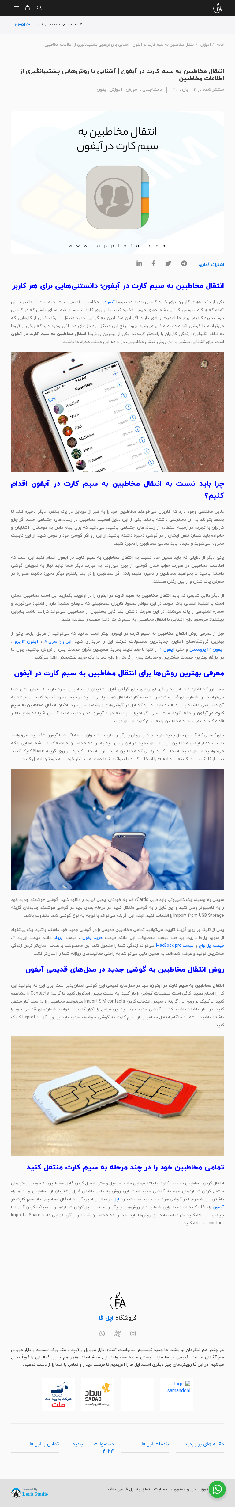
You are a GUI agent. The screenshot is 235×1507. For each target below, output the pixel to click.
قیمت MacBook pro (175, 946)
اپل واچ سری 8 (57, 641)
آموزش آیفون (109, 90)
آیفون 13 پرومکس (206, 649)
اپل (116, 1199)
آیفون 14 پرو (26, 641)
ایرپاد (59, 938)
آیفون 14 (166, 649)
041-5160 (21, 24)
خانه (220, 44)
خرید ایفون (92, 938)
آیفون (109, 302)
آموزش (205, 44)
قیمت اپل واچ (211, 946)
